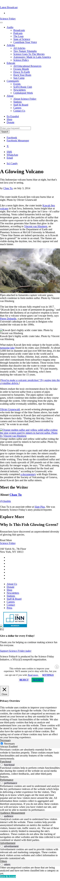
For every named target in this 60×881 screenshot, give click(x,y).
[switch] (2, 765)
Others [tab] (3, 861)
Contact (11, 604)
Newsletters (19, 89)
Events (16, 83)
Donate (10, 122)
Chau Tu (7, 188)
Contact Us (19, 110)
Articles (11, 45)
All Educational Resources (27, 66)
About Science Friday (24, 98)
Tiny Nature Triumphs (25, 51)
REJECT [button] (24, 680)
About (10, 95)
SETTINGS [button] (48, 675)
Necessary (9, 743)
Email (10, 157)
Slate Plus (39, 506)
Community (13, 81)
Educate (11, 63)
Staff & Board (20, 104)
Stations (17, 101)
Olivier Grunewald (10, 409)
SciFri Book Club (22, 86)
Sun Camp (18, 78)
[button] (9, 7)
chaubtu (5, 501)
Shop (9, 119)
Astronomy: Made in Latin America (32, 57)
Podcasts (17, 33)
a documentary (28, 474)
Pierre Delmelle (8, 318)
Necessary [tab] (5, 740)
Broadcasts (19, 30)
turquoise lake (7, 347)
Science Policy (21, 60)
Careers (17, 107)
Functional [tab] (5, 761)
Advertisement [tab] (7, 843)
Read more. (33, 675)
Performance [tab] (6, 779)
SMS (9, 151)
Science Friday (8, 18)
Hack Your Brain (22, 75)
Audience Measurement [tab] (12, 812)
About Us (12, 584)
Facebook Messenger (18, 140)
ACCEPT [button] (37, 680)
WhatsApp (12, 154)
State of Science (21, 39)
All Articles (19, 48)
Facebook (12, 137)
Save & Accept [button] (8, 876)
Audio (10, 27)
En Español (13, 116)
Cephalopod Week (23, 92)
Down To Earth (21, 72)
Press (9, 607)
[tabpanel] (30, 754)
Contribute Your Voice (25, 42)
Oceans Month (21, 69)
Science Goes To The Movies (28, 54)
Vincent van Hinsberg (35, 226)
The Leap (18, 36)
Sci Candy (12, 163)
